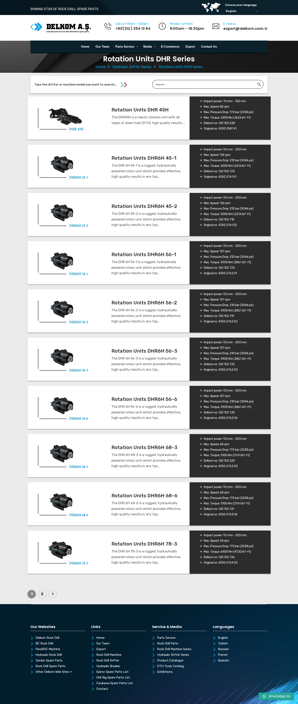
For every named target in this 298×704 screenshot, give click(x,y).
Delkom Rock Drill (47, 638)
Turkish (223, 643)
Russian (223, 649)
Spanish (223, 660)
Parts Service (166, 638)
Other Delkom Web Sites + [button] (53, 672)
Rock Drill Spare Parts (50, 666)
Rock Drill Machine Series (174, 649)
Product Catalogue (170, 660)
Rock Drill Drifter (107, 660)
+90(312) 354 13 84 (133, 28)
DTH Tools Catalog (170, 666)
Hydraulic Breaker (108, 666)
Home (100, 67)
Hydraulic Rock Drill (48, 655)
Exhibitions (165, 672)
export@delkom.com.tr (245, 28)
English (223, 638)
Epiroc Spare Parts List (112, 672)
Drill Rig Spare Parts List (113, 677)
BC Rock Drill (44, 643)
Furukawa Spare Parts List (114, 683)
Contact (102, 689)
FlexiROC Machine (47, 649)
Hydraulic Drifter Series (131, 67)
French (223, 655)
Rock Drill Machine (108, 655)
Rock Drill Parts (167, 643)
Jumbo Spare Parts (48, 660)
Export (101, 649)
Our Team (102, 643)
